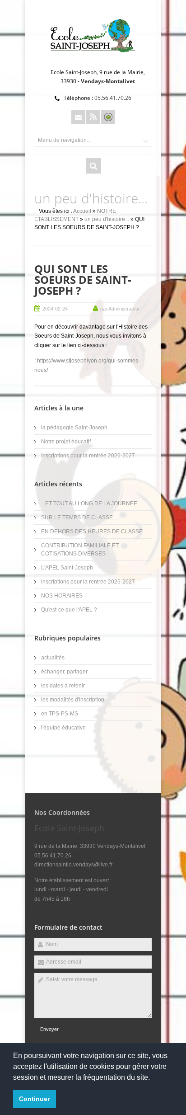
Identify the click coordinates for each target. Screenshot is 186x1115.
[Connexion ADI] (108, 117)
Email (78, 117)
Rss (93, 117)
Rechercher (93, 166)
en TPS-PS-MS (59, 713)
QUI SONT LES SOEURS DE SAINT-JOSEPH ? (82, 279)
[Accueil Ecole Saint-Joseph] (93, 57)
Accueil (82, 211)
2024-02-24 (55, 308)
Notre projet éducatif (66, 441)
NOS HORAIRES (62, 596)
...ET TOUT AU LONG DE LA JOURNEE (89, 503)
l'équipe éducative (63, 728)
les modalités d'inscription (72, 699)
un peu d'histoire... (106, 219)
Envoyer (49, 1029)
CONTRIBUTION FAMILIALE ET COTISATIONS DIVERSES (80, 549)
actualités (53, 657)
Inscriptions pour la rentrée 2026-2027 (88, 455)
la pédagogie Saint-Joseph (74, 427)
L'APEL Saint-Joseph (67, 568)
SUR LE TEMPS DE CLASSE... (79, 517)
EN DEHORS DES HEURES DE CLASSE (92, 531)
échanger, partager (64, 671)
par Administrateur (120, 308)
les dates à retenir (63, 685)
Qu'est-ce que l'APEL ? (69, 610)
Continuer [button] (34, 1098)
